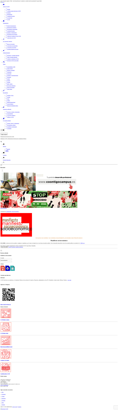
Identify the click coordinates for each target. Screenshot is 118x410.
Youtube (3, 404)
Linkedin (17, 247)
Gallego (6, 151)
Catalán (6, 150)
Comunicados (8, 211)
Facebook (13, 247)
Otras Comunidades (4, 385)
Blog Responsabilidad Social (6, 346)
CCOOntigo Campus (4, 319)
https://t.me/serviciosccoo (5, 304)
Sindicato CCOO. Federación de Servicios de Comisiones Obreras (13, 138)
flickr (2, 402)
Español (7, 149)
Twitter (9, 247)
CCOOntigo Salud (4, 333)
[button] (1, 208)
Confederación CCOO (5, 373)
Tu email (2, 258)
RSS (2, 392)
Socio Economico (15, 211)
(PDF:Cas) (82, 243)
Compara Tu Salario (4, 360)
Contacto (19, 406)
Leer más (69, 280)
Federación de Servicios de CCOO (7, 136)
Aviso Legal (14, 406)
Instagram (21, 247)
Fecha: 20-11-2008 (4, 247)
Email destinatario (3, 260)
